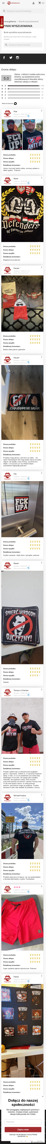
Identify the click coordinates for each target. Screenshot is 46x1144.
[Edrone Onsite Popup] (23, 572)
